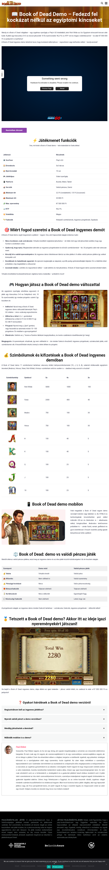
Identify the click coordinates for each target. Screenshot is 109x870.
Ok (49, 867)
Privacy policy (57, 867)
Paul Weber (21, 747)
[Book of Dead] (11, 3)
